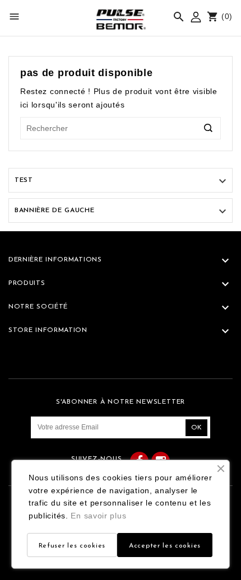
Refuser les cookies (72, 545)
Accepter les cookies (165, 545)
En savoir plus (98, 515)
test (24, 180)
